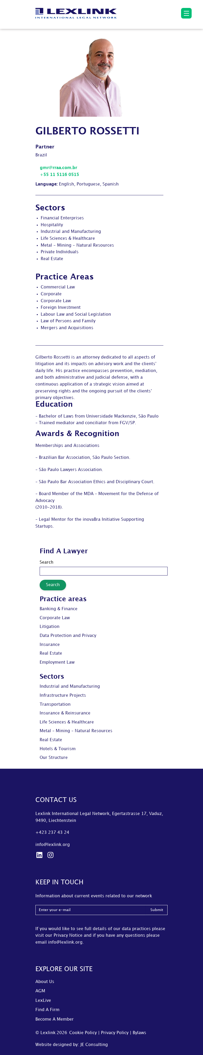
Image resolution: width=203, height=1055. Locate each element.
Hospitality (52, 225)
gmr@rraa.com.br (58, 168)
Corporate (51, 294)
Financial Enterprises (62, 218)
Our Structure (54, 758)
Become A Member (54, 1019)
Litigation (49, 627)
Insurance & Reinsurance (65, 713)
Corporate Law (56, 301)
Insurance (50, 645)
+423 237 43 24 (52, 833)
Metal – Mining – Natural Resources (76, 731)
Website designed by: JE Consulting (71, 1045)
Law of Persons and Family (68, 321)
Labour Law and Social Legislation (76, 314)
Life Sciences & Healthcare (68, 239)
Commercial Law (58, 287)
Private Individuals (60, 252)
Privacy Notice (68, 936)
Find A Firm (47, 1010)
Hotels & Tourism (58, 749)
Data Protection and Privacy (68, 636)
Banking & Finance (58, 609)
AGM (40, 991)
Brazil (41, 155)
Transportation (55, 705)
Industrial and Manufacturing (71, 232)
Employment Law (57, 662)
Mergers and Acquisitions (67, 328)
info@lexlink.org (52, 845)
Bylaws (139, 1033)
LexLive (43, 1001)
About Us (44, 982)
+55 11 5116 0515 (59, 175)
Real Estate (52, 259)
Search (46, 562)
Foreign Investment (61, 308)
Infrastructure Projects (63, 696)
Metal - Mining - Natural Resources (77, 245)
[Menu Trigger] (186, 13)
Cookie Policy (83, 1033)
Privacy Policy (114, 1033)
